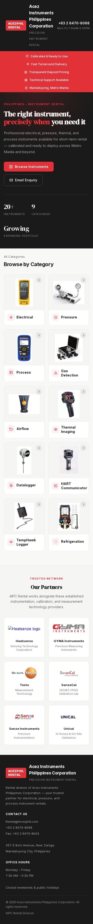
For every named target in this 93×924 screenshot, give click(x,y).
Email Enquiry (26, 180)
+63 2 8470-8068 (74, 23)
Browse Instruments (31, 167)
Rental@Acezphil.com (22, 821)
